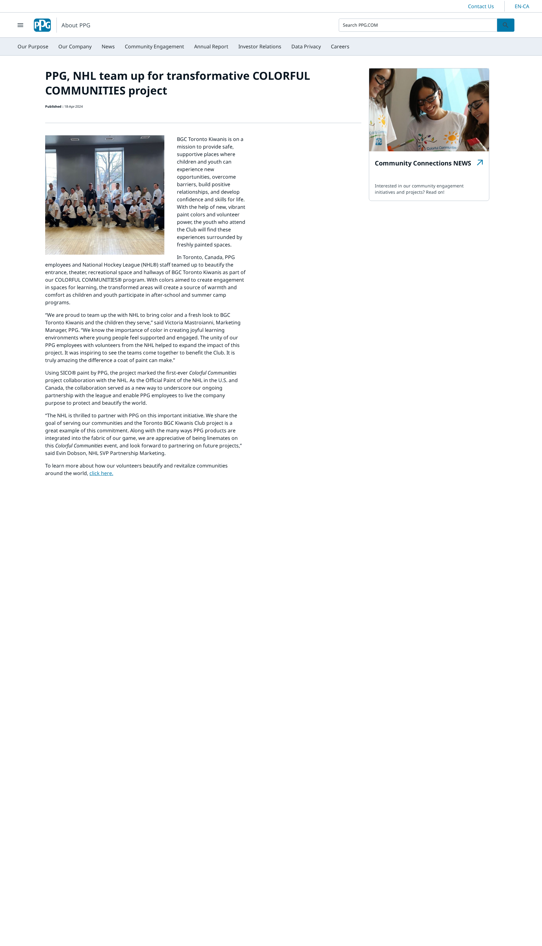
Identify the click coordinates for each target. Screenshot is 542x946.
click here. (101, 473)
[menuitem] (33, 46)
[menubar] (183, 46)
